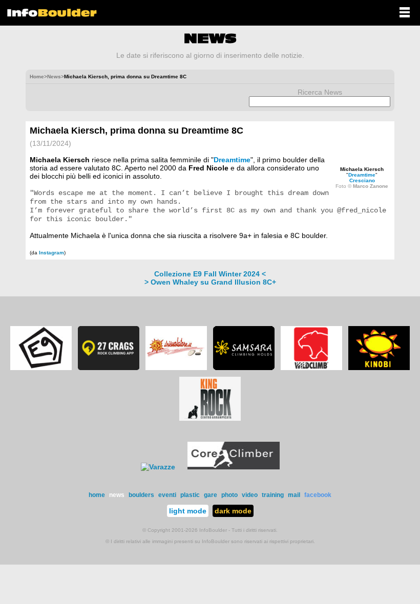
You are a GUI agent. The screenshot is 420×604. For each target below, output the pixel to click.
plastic (190, 495)
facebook (317, 495)
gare (210, 495)
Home (37, 76)
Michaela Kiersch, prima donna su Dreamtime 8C (136, 130)
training (273, 495)
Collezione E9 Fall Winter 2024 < (210, 274)
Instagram (51, 252)
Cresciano (362, 180)
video (250, 495)
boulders (141, 495)
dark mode (233, 511)
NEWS (210, 38)
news (116, 495)
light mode (187, 511)
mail (294, 495)
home (97, 495)
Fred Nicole (208, 168)
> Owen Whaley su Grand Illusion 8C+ (210, 282)
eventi (167, 495)
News (54, 76)
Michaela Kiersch (362, 169)
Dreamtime (361, 175)
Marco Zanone (370, 186)
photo (229, 495)
